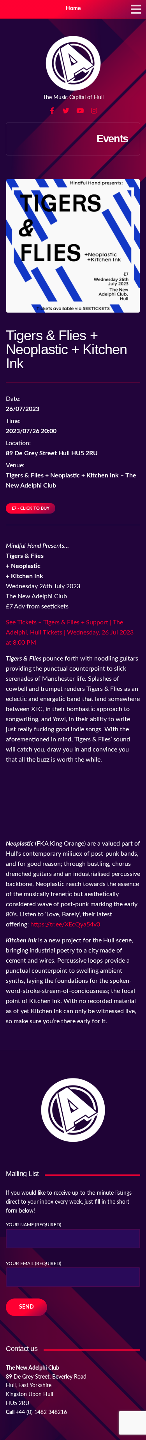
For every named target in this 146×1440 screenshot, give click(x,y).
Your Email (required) (33, 1263)
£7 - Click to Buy (30, 508)
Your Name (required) (33, 1224)
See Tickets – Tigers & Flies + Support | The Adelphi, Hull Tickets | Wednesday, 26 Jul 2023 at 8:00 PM (70, 632)
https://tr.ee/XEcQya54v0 (65, 924)
